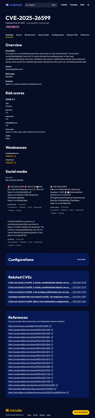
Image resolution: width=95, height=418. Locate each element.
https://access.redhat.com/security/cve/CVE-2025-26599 (31, 385)
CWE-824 (9, 156)
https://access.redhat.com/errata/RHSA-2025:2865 (29, 344)
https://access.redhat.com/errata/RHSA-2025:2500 (29, 330)
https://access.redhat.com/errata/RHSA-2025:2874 (29, 356)
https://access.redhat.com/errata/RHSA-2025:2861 (29, 337)
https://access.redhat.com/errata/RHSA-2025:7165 (29, 378)
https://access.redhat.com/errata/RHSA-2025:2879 (29, 363)
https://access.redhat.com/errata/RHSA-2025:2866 (29, 348)
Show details (81, 259)
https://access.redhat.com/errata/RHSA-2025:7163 (29, 374)
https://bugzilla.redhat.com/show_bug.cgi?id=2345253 (30, 389)
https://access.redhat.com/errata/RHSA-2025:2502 (29, 333)
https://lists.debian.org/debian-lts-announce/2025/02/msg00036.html (37, 392)
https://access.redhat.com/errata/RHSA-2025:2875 (29, 359)
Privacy (35, 415)
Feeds (48, 415)
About (29, 415)
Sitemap (42, 415)
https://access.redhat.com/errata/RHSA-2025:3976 (29, 370)
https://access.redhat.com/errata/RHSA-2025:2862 (29, 341)
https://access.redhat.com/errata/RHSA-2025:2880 (29, 367)
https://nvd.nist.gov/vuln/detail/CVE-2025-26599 (28, 326)
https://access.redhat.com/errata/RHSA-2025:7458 (29, 381)
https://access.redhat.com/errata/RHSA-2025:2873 (29, 352)
